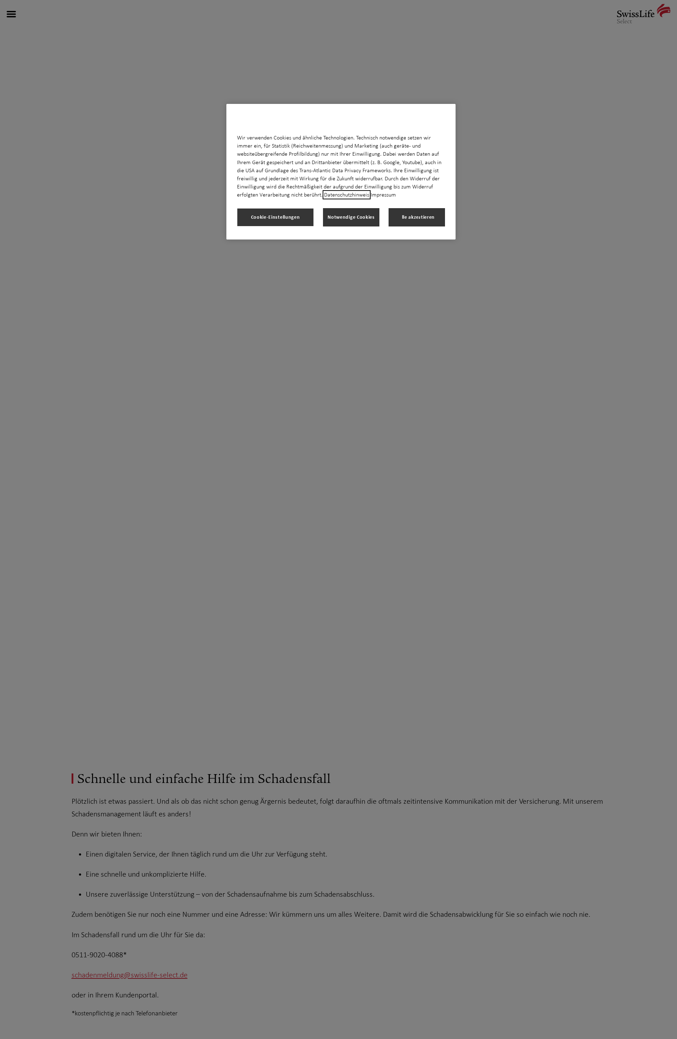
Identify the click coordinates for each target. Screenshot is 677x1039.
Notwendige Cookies (351, 216)
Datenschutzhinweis (346, 195)
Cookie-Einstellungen (275, 216)
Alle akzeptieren (417, 216)
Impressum (383, 195)
